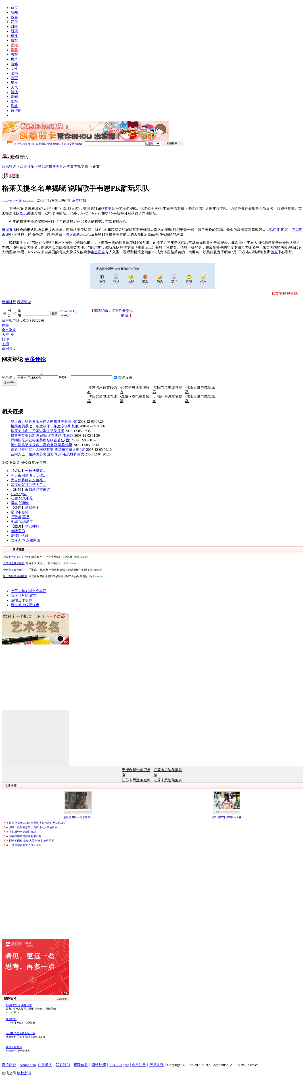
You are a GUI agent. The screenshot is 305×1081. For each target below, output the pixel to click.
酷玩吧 (292, 294)
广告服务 (45, 1065)
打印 (5, 339)
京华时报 (79, 200)
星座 (14, 82)
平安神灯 (32, 526)
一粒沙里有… (35, 471)
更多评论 (35, 359)
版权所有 (24, 1073)
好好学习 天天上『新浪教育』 (40, 563)
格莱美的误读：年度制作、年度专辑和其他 (45, 426)
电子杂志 (39, 462)
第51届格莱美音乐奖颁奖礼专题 (63, 166)
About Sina (28, 1065)
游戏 (14, 64)
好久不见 (26, 498)
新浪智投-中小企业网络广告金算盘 (45, 556)
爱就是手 (32, 507)
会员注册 (139, 1065)
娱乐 (14, 22)
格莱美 (106, 208)
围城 (14, 521)
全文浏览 (9, 330)
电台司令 (98, 252)
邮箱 (14, 101)
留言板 (7, 320)
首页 (14, 8)
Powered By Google (68, 313)
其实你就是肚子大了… (28, 485)
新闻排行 (9, 302)
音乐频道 (9, 166)
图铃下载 (9, 462)
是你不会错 (20, 512)
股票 (14, 31)
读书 (14, 73)
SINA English (119, 1065)
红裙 (14, 498)
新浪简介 (9, 1065)
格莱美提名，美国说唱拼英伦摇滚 (37, 431)
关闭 (5, 344)
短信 (14, 92)
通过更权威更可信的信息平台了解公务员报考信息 (53, 576)
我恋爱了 (26, 521)
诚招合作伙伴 (21, 600)
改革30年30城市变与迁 (28, 591)
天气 (14, 87)
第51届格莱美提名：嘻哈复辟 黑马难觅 (41, 445)
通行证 (16, 111)
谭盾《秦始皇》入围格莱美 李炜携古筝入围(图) (48, 449)
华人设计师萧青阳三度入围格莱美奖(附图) (44, 421)
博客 (14, 40)
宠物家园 (33, 540)
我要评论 (24, 302)
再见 (25, 517)
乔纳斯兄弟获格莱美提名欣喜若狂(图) (40, 440)
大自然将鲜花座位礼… (28, 480)
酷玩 (23, 213)
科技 (14, 36)
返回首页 (9, 348)
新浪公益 (24, 462)
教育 (14, 78)
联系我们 (63, 1065)
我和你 (24, 503)
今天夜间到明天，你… (28, 475)
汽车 (14, 54)
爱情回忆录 (20, 535)
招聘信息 (81, 1065)
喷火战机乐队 (76, 234)
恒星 (14, 503)
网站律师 (99, 1065)
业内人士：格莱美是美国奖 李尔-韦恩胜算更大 (47, 454)
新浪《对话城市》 (25, 595)
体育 (14, 17)
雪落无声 (18, 540)
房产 (14, 59)
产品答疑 (156, 1065)
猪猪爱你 (18, 531)
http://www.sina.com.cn (18, 200)
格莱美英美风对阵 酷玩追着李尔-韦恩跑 (42, 435)
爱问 (14, 97)
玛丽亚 (274, 230)
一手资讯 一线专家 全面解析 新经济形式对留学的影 (52, 569)
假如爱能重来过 (37, 489)
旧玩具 (16, 517)
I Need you (19, 494)
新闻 (14, 12)
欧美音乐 (27, 166)
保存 (5, 325)
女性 (14, 68)
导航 (14, 106)
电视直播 (9, 230)
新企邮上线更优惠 (25, 605)
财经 (14, 26)
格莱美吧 (279, 294)
